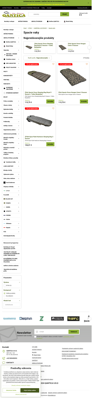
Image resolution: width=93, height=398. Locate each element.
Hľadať (64, 14)
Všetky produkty (10, 293)
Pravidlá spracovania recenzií (70, 358)
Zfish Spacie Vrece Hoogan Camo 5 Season (77, 44)
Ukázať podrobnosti (21, 394)
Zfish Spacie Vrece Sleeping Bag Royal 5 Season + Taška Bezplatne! (43, 45)
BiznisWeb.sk (51, 395)
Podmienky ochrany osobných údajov (72, 348)
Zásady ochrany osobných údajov (57, 392)
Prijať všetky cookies (30, 390)
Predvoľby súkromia (41, 392)
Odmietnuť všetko (11, 390)
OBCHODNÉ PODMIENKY (69, 351)
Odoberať (74, 332)
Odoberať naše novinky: (24, 335)
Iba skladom (9, 296)
